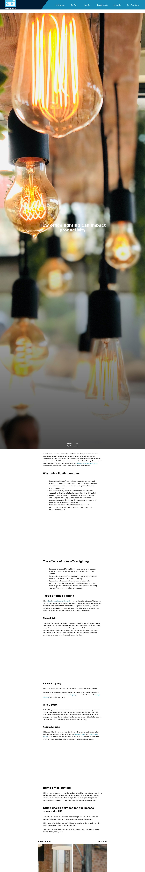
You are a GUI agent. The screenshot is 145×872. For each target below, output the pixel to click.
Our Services (60, 5)
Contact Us (117, 5)
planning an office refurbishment (58, 601)
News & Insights (102, 5)
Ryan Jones (74, 446)
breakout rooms (79, 734)
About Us (87, 5)
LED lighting (72, 695)
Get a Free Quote (133, 5)
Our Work (74, 5)
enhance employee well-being (87, 463)
